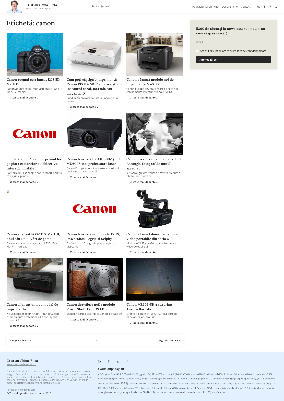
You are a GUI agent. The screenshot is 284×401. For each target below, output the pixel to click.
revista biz (258, 388)
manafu (161, 388)
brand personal (169, 378)
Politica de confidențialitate (249, 51)
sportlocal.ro (134, 392)
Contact (245, 6)
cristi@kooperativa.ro (29, 382)
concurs (156, 383)
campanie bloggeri (224, 378)
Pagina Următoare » (169, 340)
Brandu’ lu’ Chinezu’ (191, 378)
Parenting (204, 388)
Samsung (118, 392)
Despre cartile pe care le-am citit (211, 383)
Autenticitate (106, 378)
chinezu (118, 383)
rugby (107, 392)
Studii (149, 392)
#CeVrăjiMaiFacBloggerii (135, 374)
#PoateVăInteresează (165, 374)
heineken (121, 388)
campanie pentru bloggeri (249, 378)
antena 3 (244, 374)
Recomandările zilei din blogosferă (230, 388)
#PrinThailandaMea (190, 374)
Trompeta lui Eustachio (187, 392)
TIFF (159, 392)
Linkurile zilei (147, 388)
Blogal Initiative (151, 378)
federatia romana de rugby (260, 383)
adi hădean (229, 374)
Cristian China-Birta (41, 6)
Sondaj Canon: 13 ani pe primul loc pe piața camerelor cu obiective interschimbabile (34, 163)
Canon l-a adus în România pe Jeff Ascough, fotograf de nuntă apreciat (153, 163)
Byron (207, 378)
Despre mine (230, 6)
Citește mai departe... (23, 97)
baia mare (121, 378)
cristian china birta (176, 383)
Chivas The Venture (139, 383)
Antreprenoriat (261, 374)
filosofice (106, 387)
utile (206, 392)
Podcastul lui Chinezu (205, 6)
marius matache (186, 388)
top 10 (169, 392)
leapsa (133, 388)
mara (172, 388)
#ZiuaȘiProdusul (212, 374)
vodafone (218, 392)
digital (239, 383)
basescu (135, 378)
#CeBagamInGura (108, 374)
